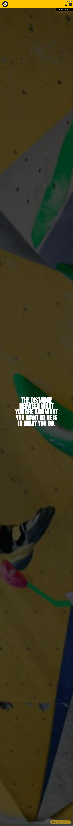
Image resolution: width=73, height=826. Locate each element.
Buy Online (64, 10)
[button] (69, 1)
